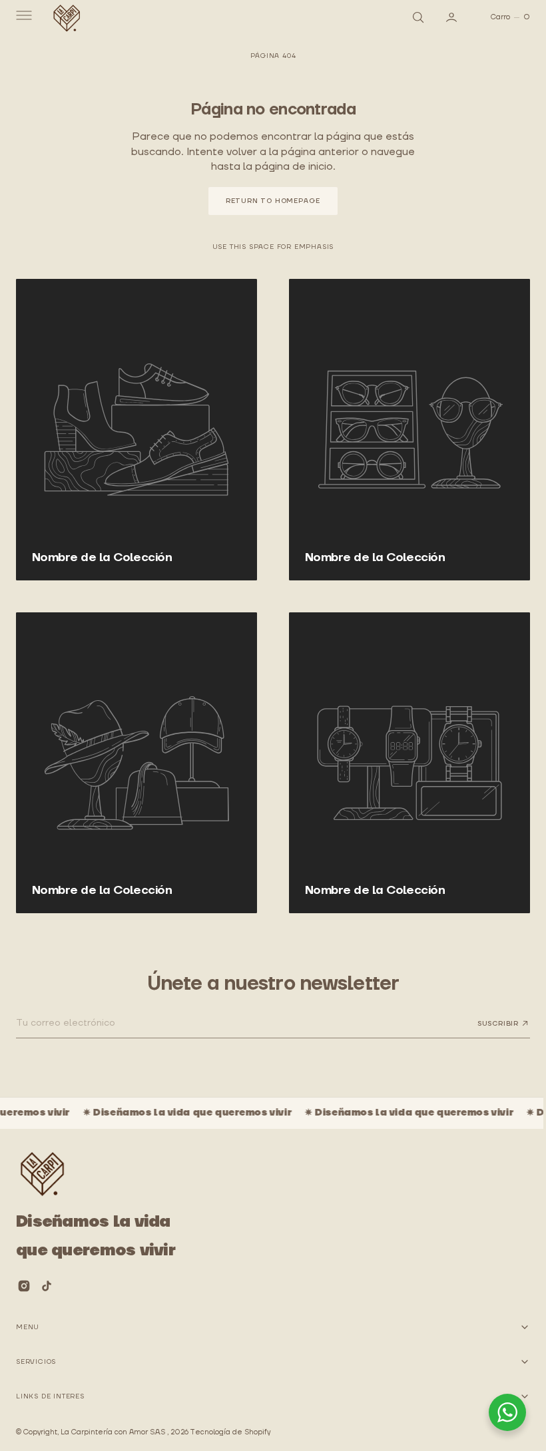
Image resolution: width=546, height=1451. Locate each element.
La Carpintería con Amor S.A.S (114, 1432)
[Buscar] (407, 17)
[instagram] (24, 1286)
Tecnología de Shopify (230, 1432)
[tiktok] (47, 1286)
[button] (22, 17)
